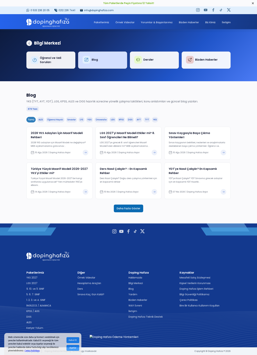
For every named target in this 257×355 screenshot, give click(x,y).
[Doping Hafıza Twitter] (229, 10)
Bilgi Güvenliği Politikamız (194, 294)
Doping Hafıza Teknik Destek (145, 316)
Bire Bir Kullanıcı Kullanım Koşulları (199, 305)
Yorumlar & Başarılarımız (157, 22)
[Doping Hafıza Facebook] (213, 10)
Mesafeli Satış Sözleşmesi (195, 277)
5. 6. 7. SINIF (33, 294)
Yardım (132, 294)
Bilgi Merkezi (135, 283)
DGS (28, 316)
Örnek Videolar (125, 22)
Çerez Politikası (32, 350)
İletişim (226, 22)
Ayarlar (72, 348)
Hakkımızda (135, 277)
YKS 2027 (31, 277)
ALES (29, 322)
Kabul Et (73, 340)
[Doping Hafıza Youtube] (205, 10)
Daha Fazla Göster (128, 208)
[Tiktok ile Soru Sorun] (221, 10)
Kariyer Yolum (34, 328)
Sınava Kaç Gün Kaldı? (90, 294)
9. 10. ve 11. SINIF (35, 289)
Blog (131, 289)
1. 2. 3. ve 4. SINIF (35, 300)
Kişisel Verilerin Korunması (195, 283)
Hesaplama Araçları (89, 283)
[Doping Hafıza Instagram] (198, 10)
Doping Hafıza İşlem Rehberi (196, 289)
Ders (80, 289)
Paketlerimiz (101, 22)
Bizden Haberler (189, 22)
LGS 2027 (31, 283)
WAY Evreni (135, 305)
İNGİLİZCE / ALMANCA (38, 305)
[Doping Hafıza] (47, 22)
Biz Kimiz (210, 22)
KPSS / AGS (33, 311)
